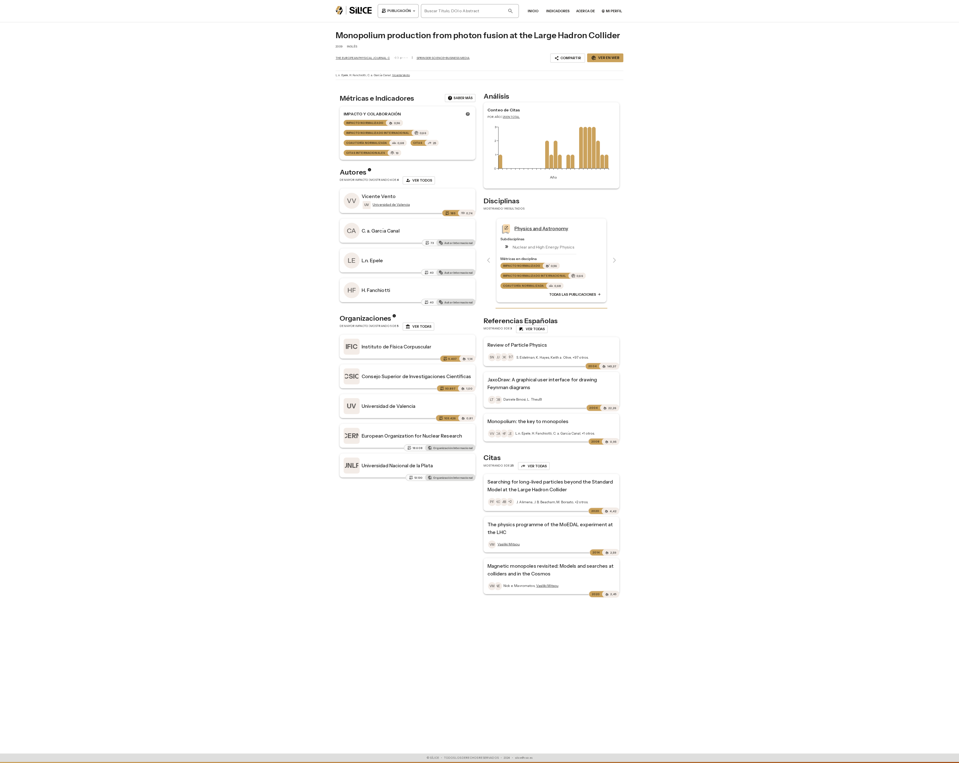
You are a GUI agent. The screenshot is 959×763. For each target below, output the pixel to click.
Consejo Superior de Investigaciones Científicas (416, 376)
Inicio (533, 11)
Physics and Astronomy (541, 229)
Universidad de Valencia (388, 406)
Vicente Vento (401, 75)
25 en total (511, 117)
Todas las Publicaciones (575, 294)
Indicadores (558, 11)
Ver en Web (605, 58)
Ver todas (418, 327)
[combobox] (398, 11)
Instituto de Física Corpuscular (396, 347)
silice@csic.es (523, 758)
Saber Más (460, 98)
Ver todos (418, 180)
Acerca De (585, 11)
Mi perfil (611, 11)
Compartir (567, 58)
